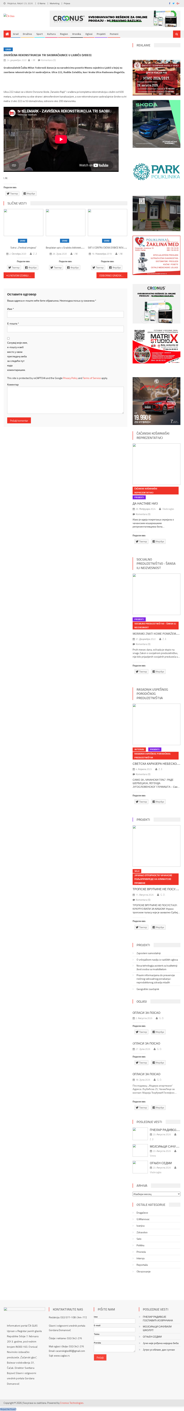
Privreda (141, 1252)
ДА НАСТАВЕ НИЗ (145, 503)
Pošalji (100, 1357)
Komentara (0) (48, 60)
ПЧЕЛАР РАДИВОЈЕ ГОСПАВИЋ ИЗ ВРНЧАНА (158, 1318)
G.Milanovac (143, 1219)
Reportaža (142, 1265)
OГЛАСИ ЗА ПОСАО (146, 1043)
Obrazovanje (144, 1271)
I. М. (33, 60)
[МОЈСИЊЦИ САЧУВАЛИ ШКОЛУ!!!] (140, 1150)
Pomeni (114, 34)
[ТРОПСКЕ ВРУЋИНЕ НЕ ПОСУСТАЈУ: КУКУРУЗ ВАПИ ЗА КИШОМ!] (156, 846)
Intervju (139, 749)
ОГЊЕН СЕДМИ (161, 1163)
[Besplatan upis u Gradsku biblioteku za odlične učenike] (65, 222)
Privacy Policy (70, 378)
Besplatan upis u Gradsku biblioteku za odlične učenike (73, 247)
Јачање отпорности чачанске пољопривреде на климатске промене (153, 879)
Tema (96, 1334)
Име (10, 309)
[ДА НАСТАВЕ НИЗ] (156, 464)
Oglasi (88, 34)
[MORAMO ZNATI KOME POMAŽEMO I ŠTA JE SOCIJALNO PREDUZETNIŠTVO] (156, 594)
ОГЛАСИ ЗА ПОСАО (146, 1013)
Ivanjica (140, 1225)
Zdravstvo (142, 1232)
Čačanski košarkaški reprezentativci (153, 435)
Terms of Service (92, 378)
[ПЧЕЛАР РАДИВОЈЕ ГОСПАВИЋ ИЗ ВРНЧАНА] (140, 1134)
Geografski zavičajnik (148, 989)
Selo (136, 871)
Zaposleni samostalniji (149, 953)
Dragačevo (142, 1212)
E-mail (97, 1325)
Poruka (97, 1343)
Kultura (51, 34)
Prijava (67, 3)
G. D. (162, 895)
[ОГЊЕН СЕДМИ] (140, 1167)
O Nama (41, 3)
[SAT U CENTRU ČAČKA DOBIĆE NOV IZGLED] (107, 222)
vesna (153, 1155)
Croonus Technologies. (72, 1403)
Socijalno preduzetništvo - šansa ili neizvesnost (156, 563)
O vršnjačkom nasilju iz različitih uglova (157, 959)
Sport (39, 34)
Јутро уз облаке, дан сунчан (159, 1349)
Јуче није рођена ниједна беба (161, 1343)
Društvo (27, 34)
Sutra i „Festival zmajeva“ (23, 247)
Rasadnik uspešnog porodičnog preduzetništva (152, 693)
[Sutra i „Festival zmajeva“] (23, 222)
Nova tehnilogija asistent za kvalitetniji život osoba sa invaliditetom (157, 967)
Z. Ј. (35, 254)
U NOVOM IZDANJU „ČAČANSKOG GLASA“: (21, 275)
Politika (140, 1245)
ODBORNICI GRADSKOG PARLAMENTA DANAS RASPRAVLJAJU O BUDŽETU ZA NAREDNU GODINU (113, 275)
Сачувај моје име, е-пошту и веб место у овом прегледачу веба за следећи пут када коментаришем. (17, 356)
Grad (16, 34)
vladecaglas (168, 509)
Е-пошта (13, 323)
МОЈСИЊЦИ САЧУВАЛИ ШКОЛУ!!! (157, 1328)
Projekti (101, 34)
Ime (96, 1317)
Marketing (54, 3)
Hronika (76, 34)
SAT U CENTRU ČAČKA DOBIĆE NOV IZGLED (109, 247)
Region (64, 34)
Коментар (13, 384)
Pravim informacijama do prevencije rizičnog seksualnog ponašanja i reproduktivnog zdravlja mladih (156, 978)
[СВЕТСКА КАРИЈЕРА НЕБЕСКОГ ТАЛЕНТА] (156, 724)
